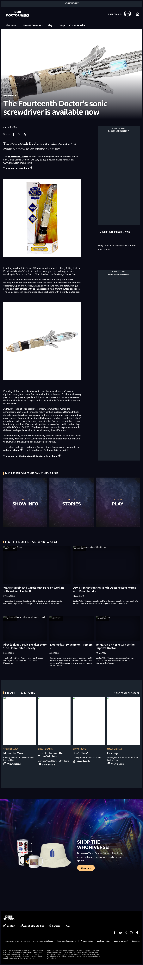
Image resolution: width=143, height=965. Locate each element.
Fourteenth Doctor (18, 156)
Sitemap (136, 941)
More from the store (127, 693)
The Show (11, 25)
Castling (112, 753)
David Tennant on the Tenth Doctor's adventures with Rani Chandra (104, 589)
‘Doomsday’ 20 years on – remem (71, 644)
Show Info (25, 504)
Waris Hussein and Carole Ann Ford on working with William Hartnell (34, 589)
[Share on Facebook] (13, 134)
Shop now (86, 867)
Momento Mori (13, 753)
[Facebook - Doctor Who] (114, 932)
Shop (62, 25)
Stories (71, 504)
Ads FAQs (48, 941)
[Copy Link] (25, 134)
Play (50, 25)
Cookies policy (103, 941)
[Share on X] (19, 134)
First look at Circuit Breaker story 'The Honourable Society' (25, 646)
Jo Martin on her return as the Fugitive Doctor (115, 646)
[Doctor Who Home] (17, 14)
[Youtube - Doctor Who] (120, 932)
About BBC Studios (33, 925)
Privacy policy (86, 941)
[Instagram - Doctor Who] (131, 932)
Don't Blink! (80, 753)
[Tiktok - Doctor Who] (137, 932)
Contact (11, 925)
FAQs (68, 925)
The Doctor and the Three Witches (50, 754)
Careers (56, 925)
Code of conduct (121, 941)
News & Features (32, 25)
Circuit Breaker (77, 25)
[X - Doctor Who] (125, 932)
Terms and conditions (67, 941)
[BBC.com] (9, 919)
